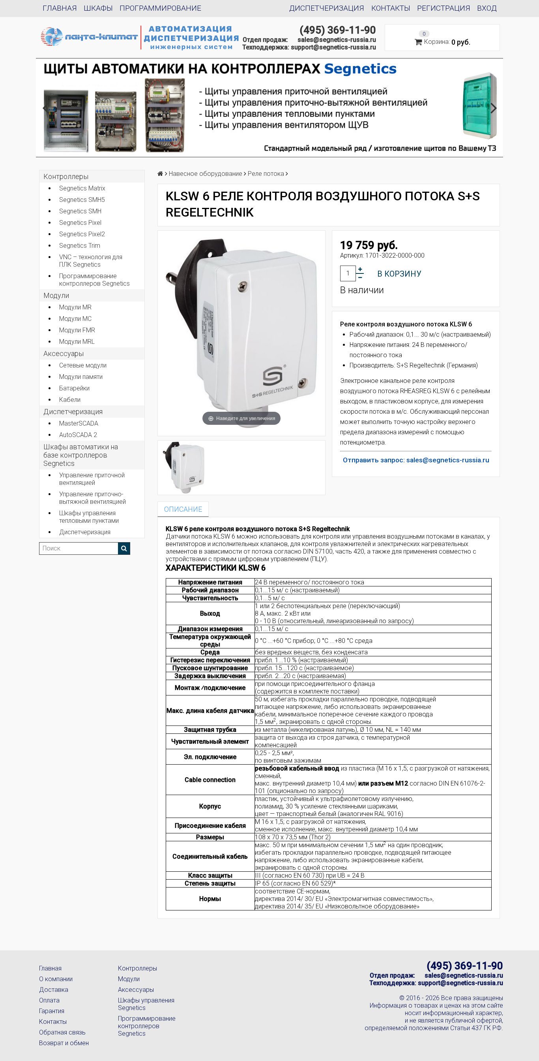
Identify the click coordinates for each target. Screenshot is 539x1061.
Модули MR (75, 307)
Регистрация (443, 8)
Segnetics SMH (80, 211)
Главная (60, 8)
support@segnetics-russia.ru (333, 47)
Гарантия (51, 1011)
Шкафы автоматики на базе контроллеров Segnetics (80, 455)
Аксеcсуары (63, 353)
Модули (56, 295)
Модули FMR (77, 330)
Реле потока (266, 173)
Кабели (69, 399)
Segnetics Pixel (80, 222)
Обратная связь (62, 1032)
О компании (56, 979)
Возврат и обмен (64, 1043)
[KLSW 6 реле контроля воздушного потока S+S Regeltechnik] (184, 468)
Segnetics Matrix (82, 188)
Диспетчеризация (326, 8)
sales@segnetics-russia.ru (337, 39)
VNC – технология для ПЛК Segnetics (90, 260)
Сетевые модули (83, 365)
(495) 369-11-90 (337, 30)
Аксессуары (136, 989)
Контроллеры (65, 176)
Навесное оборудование (205, 173)
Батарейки (74, 388)
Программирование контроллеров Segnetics (94, 279)
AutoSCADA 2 (78, 435)
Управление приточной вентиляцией (92, 478)
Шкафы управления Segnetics (146, 1004)
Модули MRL (77, 341)
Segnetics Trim (79, 245)
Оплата (49, 1000)
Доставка (53, 989)
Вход (487, 8)
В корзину (399, 274)
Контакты (390, 8)
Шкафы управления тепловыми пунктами (89, 516)
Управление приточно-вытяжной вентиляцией (92, 497)
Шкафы (98, 8)
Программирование (160, 8)
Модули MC (75, 318)
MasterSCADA (78, 423)
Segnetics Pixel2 (82, 234)
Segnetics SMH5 (82, 200)
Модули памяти (81, 377)
